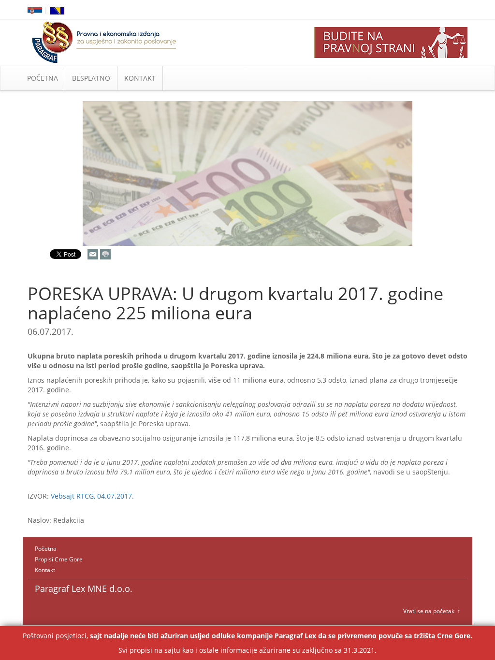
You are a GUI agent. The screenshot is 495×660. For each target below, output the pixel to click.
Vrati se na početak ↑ (431, 611)
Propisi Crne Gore (59, 559)
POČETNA (42, 78)
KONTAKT (140, 78)
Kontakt (45, 570)
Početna (46, 549)
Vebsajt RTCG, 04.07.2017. (92, 496)
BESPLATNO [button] (91, 78)
